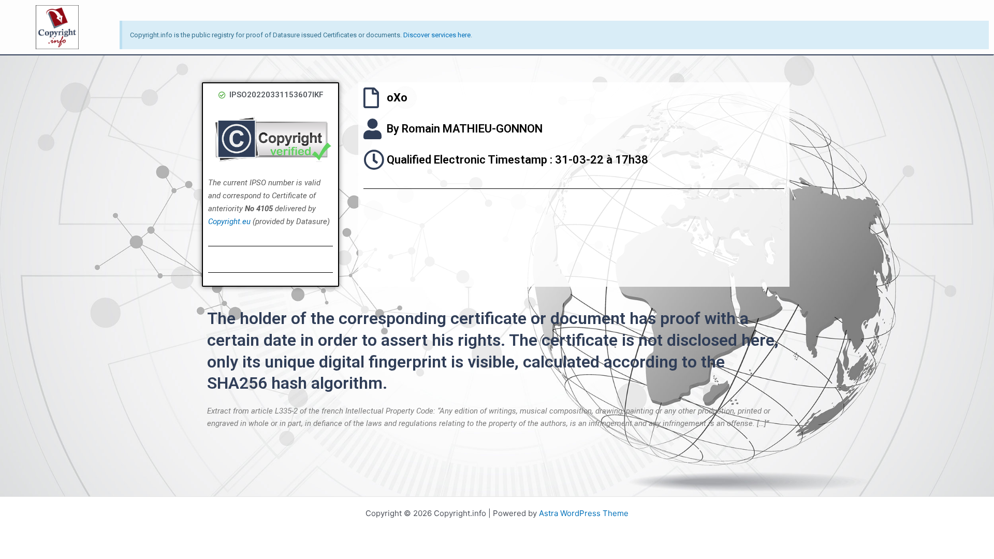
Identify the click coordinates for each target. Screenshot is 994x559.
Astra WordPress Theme (583, 513)
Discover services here (437, 35)
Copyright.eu (229, 221)
